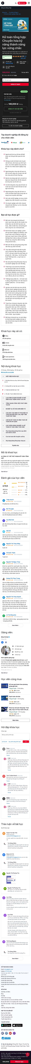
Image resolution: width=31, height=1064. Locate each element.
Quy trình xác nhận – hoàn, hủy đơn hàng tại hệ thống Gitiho (14, 1004)
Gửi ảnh (5, 741)
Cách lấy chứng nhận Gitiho (8, 1007)
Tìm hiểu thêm (7, 100)
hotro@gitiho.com (8, 969)
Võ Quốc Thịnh (10, 553)
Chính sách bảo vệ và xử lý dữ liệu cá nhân (11, 999)
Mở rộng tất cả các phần (7, 372)
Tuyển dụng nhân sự (6, 1019)
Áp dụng (25, 80)
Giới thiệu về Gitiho (5, 991)
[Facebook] (2, 1033)
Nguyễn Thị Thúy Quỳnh (13, 596)
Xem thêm (15, 625)
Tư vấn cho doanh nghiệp (15, 125)
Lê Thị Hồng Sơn (11, 615)
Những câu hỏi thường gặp (7, 976)
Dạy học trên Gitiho (6, 1013)
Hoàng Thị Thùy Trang (13, 578)
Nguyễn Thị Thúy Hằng (13, 543)
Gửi (26, 741)
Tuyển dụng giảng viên (7, 1017)
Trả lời (7, 755)
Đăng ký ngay (15, 84)
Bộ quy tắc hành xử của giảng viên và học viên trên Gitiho (15, 1001)
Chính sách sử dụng (6, 997)
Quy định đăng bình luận (15, 741)
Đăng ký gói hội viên (15, 109)
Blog (2, 993)
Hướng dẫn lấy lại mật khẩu (7, 982)
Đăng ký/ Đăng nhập (6, 7)
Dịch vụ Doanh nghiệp (6, 1015)
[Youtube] (10, 1033)
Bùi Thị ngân (10, 509)
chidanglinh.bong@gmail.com (13, 857)
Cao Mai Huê (10, 520)
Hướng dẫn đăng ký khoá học (8, 978)
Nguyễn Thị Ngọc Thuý (13, 562)
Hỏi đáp (3, 995)
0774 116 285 (8, 971)
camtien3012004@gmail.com (13, 836)
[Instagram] (14, 1033)
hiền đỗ (8, 531)
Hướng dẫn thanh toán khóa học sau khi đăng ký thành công (14, 985)
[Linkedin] (6, 1033)
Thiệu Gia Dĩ (9, 499)
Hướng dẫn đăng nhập (6, 980)
